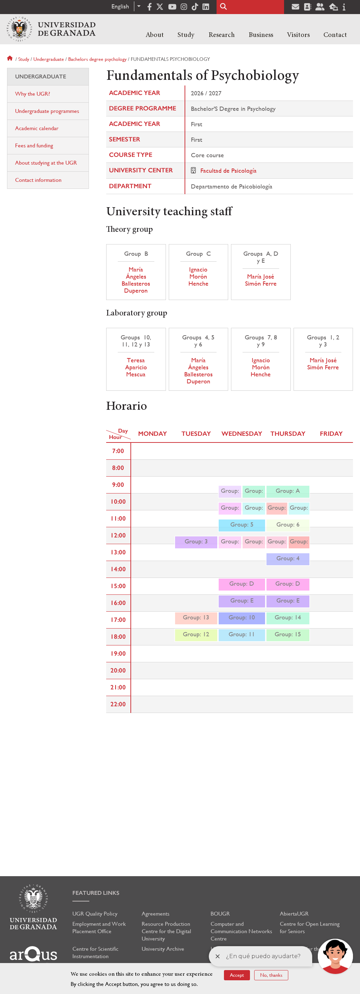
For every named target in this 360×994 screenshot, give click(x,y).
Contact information (38, 180)
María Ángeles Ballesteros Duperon (136, 280)
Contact (335, 35)
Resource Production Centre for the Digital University (166, 931)
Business (261, 35)
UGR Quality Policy (94, 913)
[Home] (51, 29)
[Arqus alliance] (33, 956)
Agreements (155, 913)
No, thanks (271, 975)
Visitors (298, 35)
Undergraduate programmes (47, 111)
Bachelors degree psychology (97, 59)
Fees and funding (34, 145)
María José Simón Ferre (261, 280)
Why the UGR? (32, 93)
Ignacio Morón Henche (198, 276)
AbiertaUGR (294, 913)
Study (186, 35)
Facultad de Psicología (228, 170)
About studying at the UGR (46, 162)
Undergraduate (48, 59)
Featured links (96, 893)
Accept (237, 975)
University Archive (163, 948)
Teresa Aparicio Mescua (136, 367)
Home (10, 59)
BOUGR (220, 913)
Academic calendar (36, 128)
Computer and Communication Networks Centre (241, 931)
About (155, 35)
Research (221, 35)
